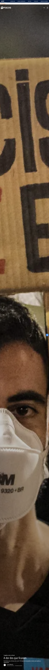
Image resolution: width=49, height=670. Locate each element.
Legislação (36, 1)
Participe (29, 1)
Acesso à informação (21, 1)
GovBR (2, 1)
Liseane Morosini (10, 664)
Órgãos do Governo (44, 1)
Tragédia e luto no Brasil (9, 655)
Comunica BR (12, 1)
